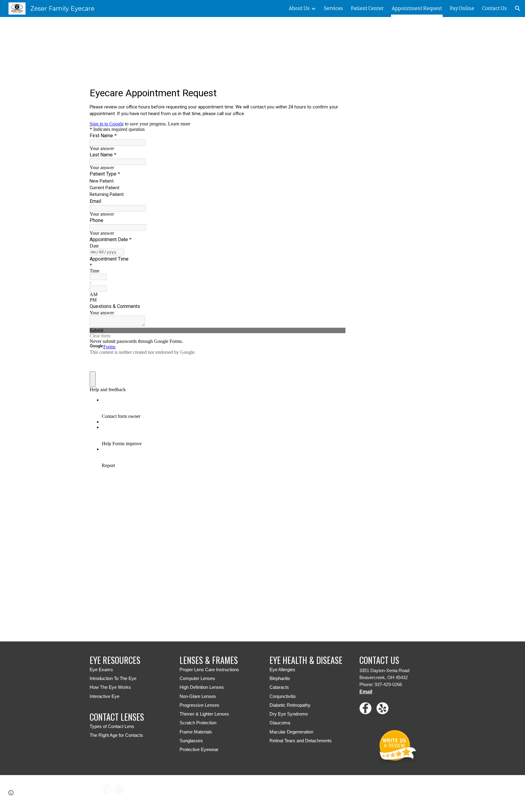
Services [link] (333, 8)
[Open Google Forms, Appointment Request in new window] (336, 92)
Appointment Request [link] (417, 8)
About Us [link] (299, 8)
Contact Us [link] (494, 8)
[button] (517, 8)
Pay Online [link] (462, 8)
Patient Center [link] (367, 8)
